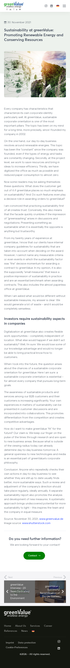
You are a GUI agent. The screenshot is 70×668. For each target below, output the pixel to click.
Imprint (10, 642)
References (10, 630)
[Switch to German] (58, 6)
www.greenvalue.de (51, 519)
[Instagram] (46, 6)
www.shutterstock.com (36, 523)
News (24, 630)
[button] (64, 6)
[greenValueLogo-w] (17, 613)
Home (7, 625)
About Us (20, 625)
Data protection (27, 642)
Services (35, 625)
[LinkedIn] (51, 6)
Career (48, 625)
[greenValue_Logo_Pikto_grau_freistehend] (14, 6)
